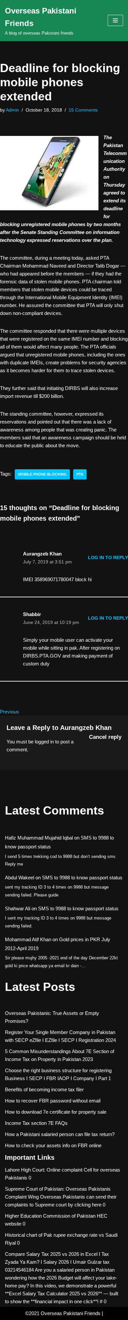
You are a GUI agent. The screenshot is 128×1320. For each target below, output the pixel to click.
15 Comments (83, 110)
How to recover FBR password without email (52, 1100)
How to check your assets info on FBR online (53, 1145)
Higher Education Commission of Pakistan (50, 1216)
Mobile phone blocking (42, 474)
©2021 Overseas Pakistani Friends (62, 1313)
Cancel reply (105, 737)
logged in (44, 741)
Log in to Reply (108, 557)
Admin (12, 110)
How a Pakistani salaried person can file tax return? (60, 1134)
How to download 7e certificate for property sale (55, 1112)
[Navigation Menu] (115, 20)
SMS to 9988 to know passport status (82, 877)
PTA (79, 474)
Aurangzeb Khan (86, 727)
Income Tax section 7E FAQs (36, 1123)
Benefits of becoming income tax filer (44, 1089)
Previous (9, 711)
